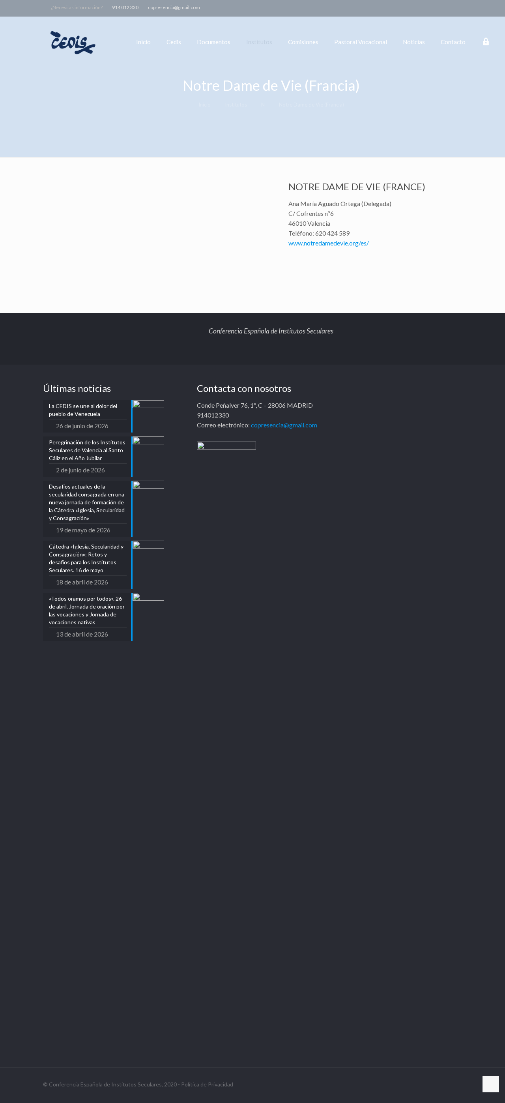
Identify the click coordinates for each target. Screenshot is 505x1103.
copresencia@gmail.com (174, 7)
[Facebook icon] (447, 7)
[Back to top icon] (491, 1084)
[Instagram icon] (476, 7)
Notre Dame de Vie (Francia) (311, 104)
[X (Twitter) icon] (457, 7)
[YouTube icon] (466, 7)
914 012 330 (125, 7)
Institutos (236, 104)
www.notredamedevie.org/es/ (328, 243)
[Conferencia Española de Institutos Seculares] (73, 42)
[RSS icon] (486, 7)
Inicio (204, 104)
